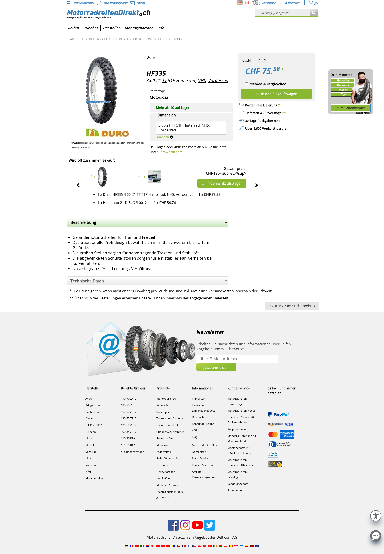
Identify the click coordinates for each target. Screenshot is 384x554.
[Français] (247, 2)
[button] (375, 515)
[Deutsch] (240, 2)
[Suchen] (314, 13)
